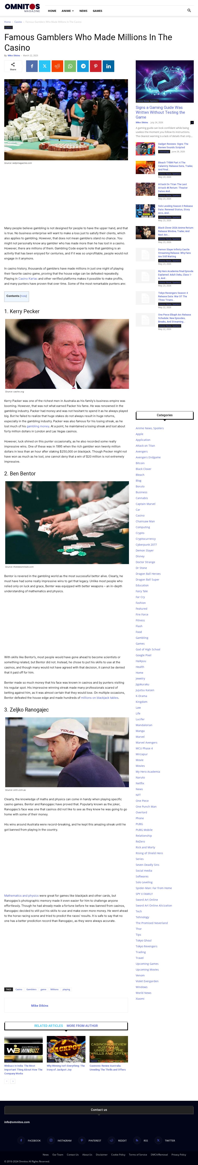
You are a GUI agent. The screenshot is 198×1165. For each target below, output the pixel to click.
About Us (87, 1154)
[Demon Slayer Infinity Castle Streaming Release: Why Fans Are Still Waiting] (145, 254)
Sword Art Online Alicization (154, 905)
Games (97, 11)
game (43, 989)
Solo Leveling (144, 882)
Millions (54, 989)
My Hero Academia (148, 771)
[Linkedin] (108, 66)
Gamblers (31, 989)
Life (138, 713)
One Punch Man (146, 806)
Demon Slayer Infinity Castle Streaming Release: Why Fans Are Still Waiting (174, 253)
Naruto (140, 777)
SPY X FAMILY (144, 894)
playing (66, 989)
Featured (141, 608)
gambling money (38, 426)
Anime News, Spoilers (147, 101)
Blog (138, 480)
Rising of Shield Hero (149, 853)
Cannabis (142, 498)
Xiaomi (140, 998)
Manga (140, 731)
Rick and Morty (145, 847)
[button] (189, 11)
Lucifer (140, 719)
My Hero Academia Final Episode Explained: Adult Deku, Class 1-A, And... (175, 275)
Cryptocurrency (146, 539)
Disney (140, 556)
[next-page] (12, 1081)
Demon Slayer (145, 550)
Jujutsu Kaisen (145, 690)
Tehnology (164, 151)
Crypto (140, 533)
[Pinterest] (96, 66)
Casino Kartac (28, 278)
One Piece (142, 801)
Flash (139, 626)
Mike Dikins (14, 55)
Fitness (140, 620)
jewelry (140, 678)
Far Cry (140, 597)
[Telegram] (83, 66)
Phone (140, 818)
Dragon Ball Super (147, 579)
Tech (139, 911)
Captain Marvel (145, 504)
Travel (140, 958)
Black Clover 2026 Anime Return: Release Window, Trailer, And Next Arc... (176, 231)
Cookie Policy (118, 1154)
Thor (139, 929)
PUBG (139, 824)
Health (140, 667)
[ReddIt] (57, 66)
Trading (141, 952)
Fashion (141, 603)
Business (141, 492)
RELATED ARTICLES (48, 1025)
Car (138, 509)
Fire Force (142, 614)
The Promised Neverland (152, 923)
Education (142, 585)
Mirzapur (142, 754)
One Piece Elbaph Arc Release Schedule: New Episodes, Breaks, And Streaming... (174, 318)
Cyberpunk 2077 (146, 544)
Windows (142, 987)
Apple (139, 434)
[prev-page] (6, 1081)
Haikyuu (141, 661)
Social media (144, 870)
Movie (139, 760)
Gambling (142, 638)
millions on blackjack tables (99, 698)
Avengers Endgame (148, 457)
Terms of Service (138, 1154)
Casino (18, 21)
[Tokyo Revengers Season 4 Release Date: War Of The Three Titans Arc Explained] (145, 298)
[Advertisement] (66, 197)
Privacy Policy (179, 1154)
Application (143, 440)
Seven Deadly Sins (147, 865)
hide (23, 296)
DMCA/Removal (159, 1154)
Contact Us (73, 1154)
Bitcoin (140, 463)
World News (143, 993)
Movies (140, 766)
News (83, 11)
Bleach (140, 475)
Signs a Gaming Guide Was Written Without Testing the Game (160, 112)
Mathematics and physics (21, 895)
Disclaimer (102, 1154)
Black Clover (143, 469)
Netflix (140, 783)
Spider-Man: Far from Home (154, 888)
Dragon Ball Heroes (148, 574)
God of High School (148, 649)
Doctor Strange (145, 562)
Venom (140, 975)
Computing (143, 527)
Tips (138, 934)
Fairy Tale (142, 591)
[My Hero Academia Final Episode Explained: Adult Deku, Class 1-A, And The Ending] (145, 276)
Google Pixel (143, 655)
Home (52, 11)
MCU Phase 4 (144, 748)
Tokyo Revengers (146, 946)
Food (139, 632)
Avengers (142, 451)
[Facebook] (32, 66)
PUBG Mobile (144, 830)
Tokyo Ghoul (144, 940)
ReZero (140, 841)
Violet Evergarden (147, 981)
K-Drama (141, 696)
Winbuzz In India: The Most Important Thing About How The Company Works (23, 1069)
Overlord (141, 812)
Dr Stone (141, 568)
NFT (138, 795)
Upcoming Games (147, 964)
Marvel (140, 737)
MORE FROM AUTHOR (82, 1025)
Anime (66, 11)
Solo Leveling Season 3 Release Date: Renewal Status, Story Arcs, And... (175, 209)
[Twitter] (44, 66)
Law (138, 707)
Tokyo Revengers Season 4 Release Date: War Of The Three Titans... (173, 296)
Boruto (140, 486)
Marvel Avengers (146, 742)
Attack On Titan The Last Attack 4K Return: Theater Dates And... (173, 188)
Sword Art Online (147, 899)
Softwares (142, 876)
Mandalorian (144, 725)
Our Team (57, 1154)
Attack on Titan (145, 445)
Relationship (144, 835)
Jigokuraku (142, 684)
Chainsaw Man (145, 521)
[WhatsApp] (70, 66)
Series (140, 859)
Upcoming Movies (147, 969)
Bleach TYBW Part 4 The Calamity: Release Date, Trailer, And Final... (175, 166)
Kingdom (141, 702)
